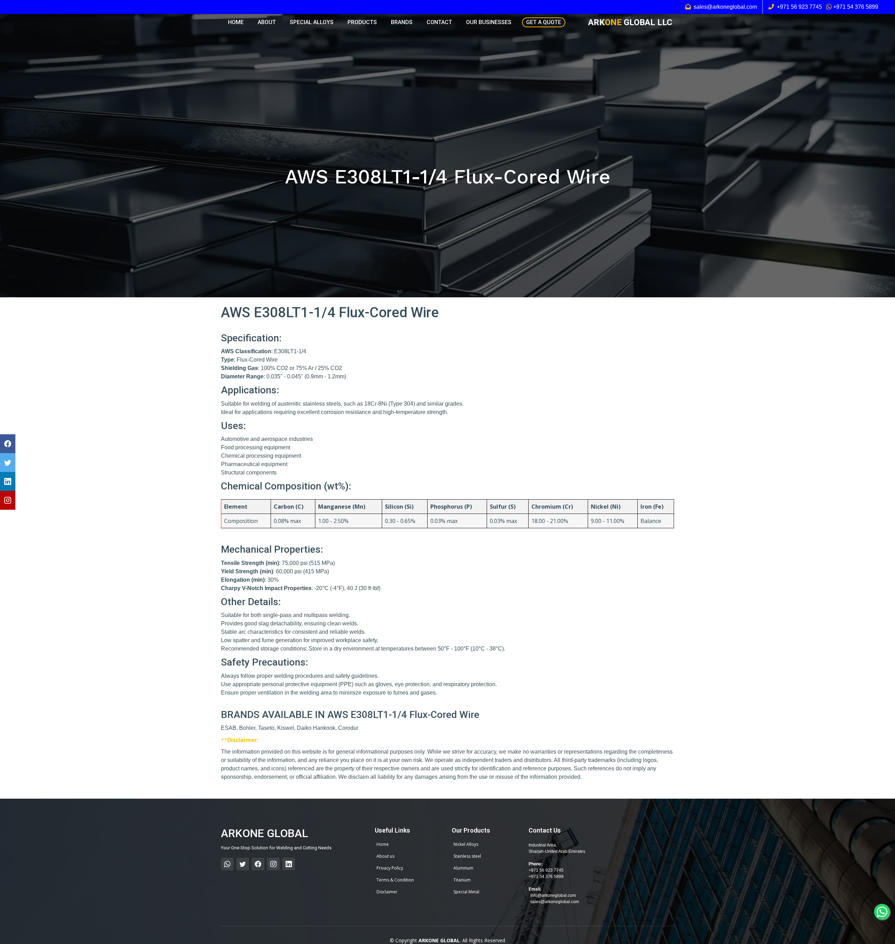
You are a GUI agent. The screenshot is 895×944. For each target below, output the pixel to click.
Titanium (462, 880)
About (267, 22)
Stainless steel (467, 856)
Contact (439, 22)
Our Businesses (488, 22)
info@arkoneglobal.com (553, 895)
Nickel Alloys (465, 844)
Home (236, 22)
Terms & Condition (395, 880)
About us (385, 856)
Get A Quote (543, 22)
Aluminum (463, 868)
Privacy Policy (390, 868)
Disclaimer (387, 892)
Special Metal (466, 892)
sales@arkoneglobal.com (554, 901)
